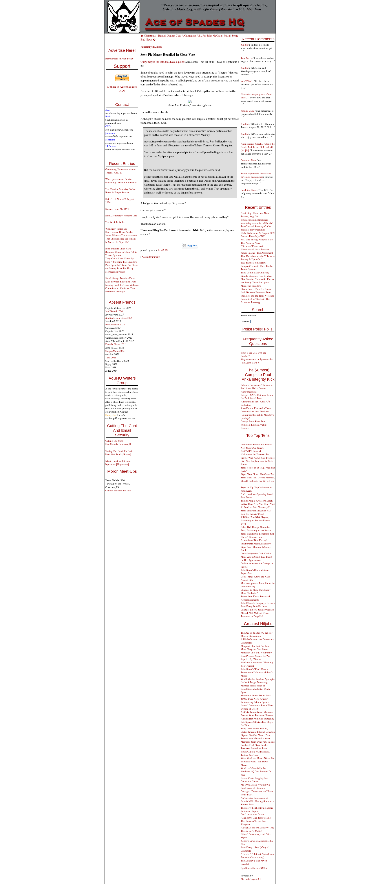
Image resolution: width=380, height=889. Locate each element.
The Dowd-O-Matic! (251, 830)
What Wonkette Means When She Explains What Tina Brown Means (257, 761)
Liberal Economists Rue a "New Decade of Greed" (257, 707)
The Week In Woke (115, 222)
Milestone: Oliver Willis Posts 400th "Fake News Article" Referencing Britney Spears (255, 699)
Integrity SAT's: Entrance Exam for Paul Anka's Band (257, 396)
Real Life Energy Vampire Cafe (121, 215)
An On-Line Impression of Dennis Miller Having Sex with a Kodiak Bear (257, 801)
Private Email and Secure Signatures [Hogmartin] (117, 462)
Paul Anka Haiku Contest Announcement (253, 390)
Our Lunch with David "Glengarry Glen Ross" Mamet (256, 816)
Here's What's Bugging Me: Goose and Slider (254, 779)
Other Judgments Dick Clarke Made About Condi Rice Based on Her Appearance (256, 557)
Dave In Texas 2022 (115, 344)
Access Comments (151, 256)
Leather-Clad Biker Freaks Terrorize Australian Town (254, 746)
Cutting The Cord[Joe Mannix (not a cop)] (118, 442)
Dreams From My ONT (117, 208)
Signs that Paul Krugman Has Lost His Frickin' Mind (255, 512)
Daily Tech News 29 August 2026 (258, 232)
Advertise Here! (122, 50)
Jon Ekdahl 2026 (114, 311)
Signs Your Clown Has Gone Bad (257, 474)
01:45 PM (163, 250)
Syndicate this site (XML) (254, 868)
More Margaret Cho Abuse (254, 649)
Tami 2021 (110, 357)
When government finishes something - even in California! (121, 180)
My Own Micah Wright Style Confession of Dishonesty (255, 786)
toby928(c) (247, 81)
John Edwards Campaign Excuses (258, 603)
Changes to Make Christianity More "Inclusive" (256, 591)
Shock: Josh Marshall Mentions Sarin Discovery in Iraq (258, 740)
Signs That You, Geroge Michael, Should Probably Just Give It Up (258, 479)
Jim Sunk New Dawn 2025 (119, 317)
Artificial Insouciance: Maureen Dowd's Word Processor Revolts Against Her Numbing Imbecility (257, 715)
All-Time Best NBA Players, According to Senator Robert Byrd (255, 520)
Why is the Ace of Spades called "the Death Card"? (257, 361)
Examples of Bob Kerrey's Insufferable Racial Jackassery (256, 542)
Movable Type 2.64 (251, 878)
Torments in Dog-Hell (252, 616)
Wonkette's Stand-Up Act (253, 768)
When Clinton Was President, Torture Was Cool (255, 753)
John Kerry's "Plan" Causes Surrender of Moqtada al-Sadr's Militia (257, 672)
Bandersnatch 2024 (115, 324)
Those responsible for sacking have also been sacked (256, 175)
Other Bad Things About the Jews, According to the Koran (256, 528)
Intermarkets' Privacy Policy (119, 58)
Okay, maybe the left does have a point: (163, 62)
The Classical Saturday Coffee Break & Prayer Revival (120, 190)
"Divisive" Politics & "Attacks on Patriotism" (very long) (257, 855)
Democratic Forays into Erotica (256, 444)
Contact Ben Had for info (118, 490)
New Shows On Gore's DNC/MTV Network (252, 449)
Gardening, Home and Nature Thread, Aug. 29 (120, 171)
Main (227, 35)
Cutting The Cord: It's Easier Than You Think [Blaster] (119, 452)
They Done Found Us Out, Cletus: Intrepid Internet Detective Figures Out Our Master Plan (258, 732)
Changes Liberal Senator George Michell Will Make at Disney (257, 611)
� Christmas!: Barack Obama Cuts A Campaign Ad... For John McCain (181, 35)
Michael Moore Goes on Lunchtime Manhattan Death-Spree (256, 689)
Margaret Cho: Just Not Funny (256, 645)
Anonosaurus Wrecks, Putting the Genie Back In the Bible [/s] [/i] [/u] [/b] (258, 147)
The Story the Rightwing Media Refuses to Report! (257, 809)
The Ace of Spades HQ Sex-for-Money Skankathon (257, 634)
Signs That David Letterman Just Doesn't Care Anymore (257, 535)
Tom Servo (246, 57)
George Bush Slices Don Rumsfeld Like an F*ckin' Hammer (254, 425)
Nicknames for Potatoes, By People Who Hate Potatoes (257, 456)
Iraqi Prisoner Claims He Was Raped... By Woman (255, 657)
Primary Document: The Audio (256, 385)
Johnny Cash (247, 110)
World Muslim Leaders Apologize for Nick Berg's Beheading (258, 680)
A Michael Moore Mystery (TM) (257, 827)
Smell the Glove (249, 190)
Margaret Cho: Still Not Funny (256, 652)
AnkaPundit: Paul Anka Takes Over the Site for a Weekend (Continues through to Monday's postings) (257, 413)
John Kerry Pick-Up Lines (254, 606)
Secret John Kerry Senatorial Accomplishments (255, 598)
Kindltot (245, 44)
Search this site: (248, 315)
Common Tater (248, 160)
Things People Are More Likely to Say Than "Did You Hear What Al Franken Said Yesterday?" (258, 504)
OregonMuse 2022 (114, 350)
